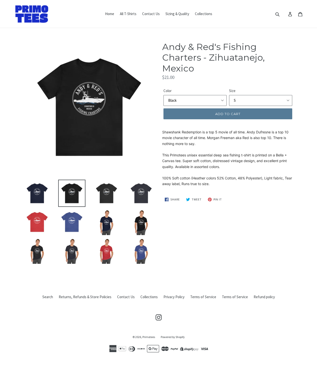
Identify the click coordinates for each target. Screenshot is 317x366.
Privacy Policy (174, 296)
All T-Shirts (128, 13)
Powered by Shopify (173, 337)
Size (232, 90)
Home (109, 13)
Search (47, 296)
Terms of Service (203, 296)
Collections (203, 13)
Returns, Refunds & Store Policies (85, 296)
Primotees (148, 337)
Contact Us (151, 13)
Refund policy (264, 296)
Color (167, 90)
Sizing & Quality (177, 13)
